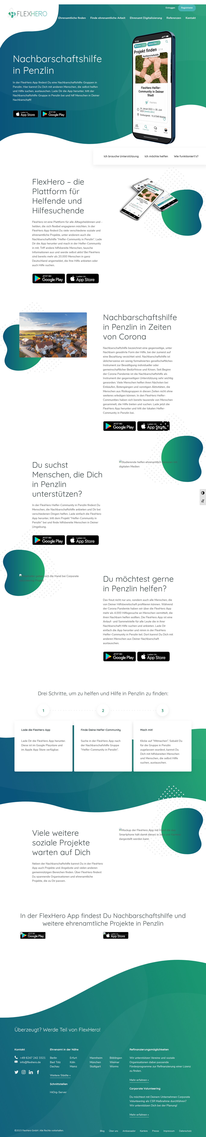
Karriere (144, 1130)
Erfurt (73, 1058)
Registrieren (187, 7)
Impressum (169, 1130)
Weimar (114, 1062)
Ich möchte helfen (156, 156)
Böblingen (116, 1058)
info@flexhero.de (30, 1061)
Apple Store (82, 278)
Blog (102, 1130)
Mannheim (96, 1058)
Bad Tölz (55, 1062)
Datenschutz (185, 1130)
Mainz (73, 1066)
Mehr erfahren (138, 1080)
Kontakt (191, 18)
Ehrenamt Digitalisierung (146, 18)
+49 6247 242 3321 (33, 1057)
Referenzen (173, 18)
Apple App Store (25, 114)
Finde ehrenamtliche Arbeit (107, 18)
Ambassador (129, 1130)
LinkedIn (31, 1072)
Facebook (38, 1072)
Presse (155, 1130)
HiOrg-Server (58, 1092)
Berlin (53, 1058)
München (95, 1062)
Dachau (54, 1066)
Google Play (48, 278)
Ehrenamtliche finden (72, 18)
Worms (114, 1066)
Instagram (24, 1072)
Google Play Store (53, 114)
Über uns (113, 1130)
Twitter (16, 1072)
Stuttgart (95, 1066)
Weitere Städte (59, 1075)
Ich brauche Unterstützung (121, 156)
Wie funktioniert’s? (186, 156)
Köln (72, 1062)
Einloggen (170, 7)
